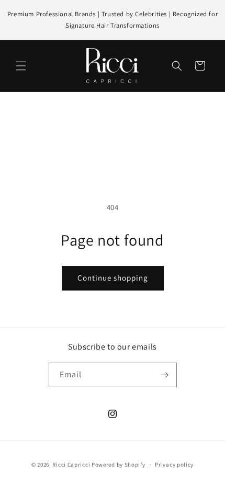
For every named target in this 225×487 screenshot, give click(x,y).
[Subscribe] (164, 375)
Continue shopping (112, 278)
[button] (20, 65)
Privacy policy (174, 464)
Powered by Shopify (118, 464)
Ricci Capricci (71, 464)
